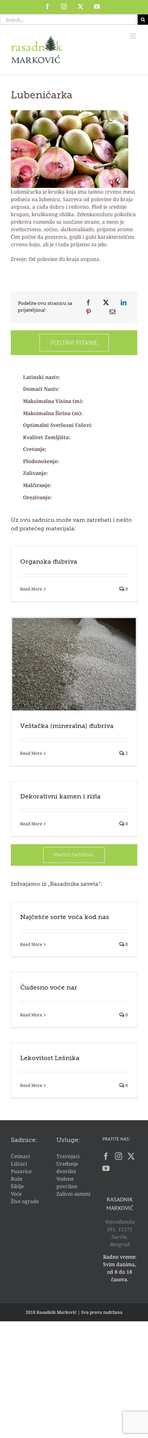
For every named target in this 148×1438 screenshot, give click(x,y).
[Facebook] (88, 302)
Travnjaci (67, 1156)
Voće (16, 1193)
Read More (31, 589)
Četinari (20, 1156)
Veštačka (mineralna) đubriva (67, 726)
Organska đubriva (48, 562)
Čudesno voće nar (48, 988)
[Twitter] (131, 1156)
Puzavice (21, 1171)
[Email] (112, 311)
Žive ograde (25, 1201)
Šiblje (17, 1186)
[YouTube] (106, 1168)
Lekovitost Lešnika (49, 1058)
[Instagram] (118, 1156)
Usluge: (68, 1140)
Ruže (16, 1178)
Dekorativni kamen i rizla (60, 796)
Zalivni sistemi (73, 1193)
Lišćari (19, 1163)
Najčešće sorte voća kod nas (64, 917)
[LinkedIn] (123, 302)
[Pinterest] (88, 311)
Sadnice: (24, 1140)
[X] (106, 302)
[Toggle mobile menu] (133, 36)
